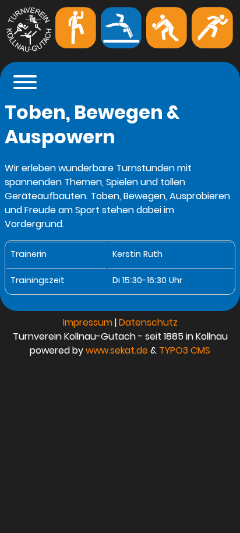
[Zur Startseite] (28, 50)
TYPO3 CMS (184, 350)
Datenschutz (148, 322)
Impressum (87, 322)
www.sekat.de (117, 350)
